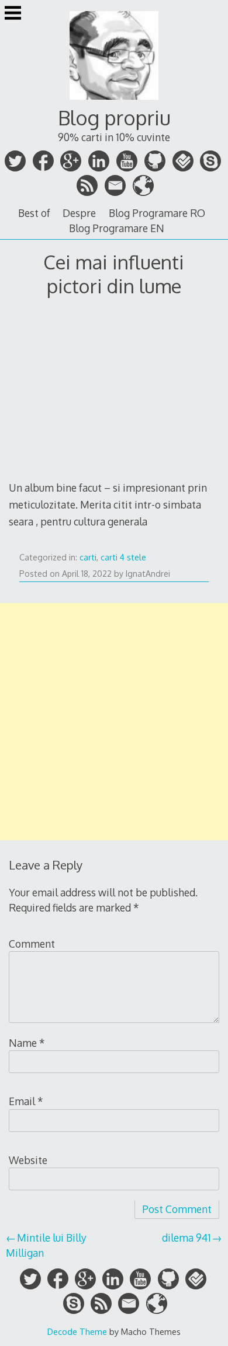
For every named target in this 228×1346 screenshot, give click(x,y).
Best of (34, 212)
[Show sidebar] (13, 14)
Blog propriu (114, 117)
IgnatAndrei (148, 574)
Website (28, 1160)
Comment (32, 943)
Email (26, 1101)
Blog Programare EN (116, 228)
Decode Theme (77, 1331)
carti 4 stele (123, 557)
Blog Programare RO (157, 212)
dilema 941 (186, 1237)
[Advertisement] (114, 721)
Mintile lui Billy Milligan (46, 1245)
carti (88, 557)
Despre (79, 212)
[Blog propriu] (114, 101)
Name (27, 1042)
